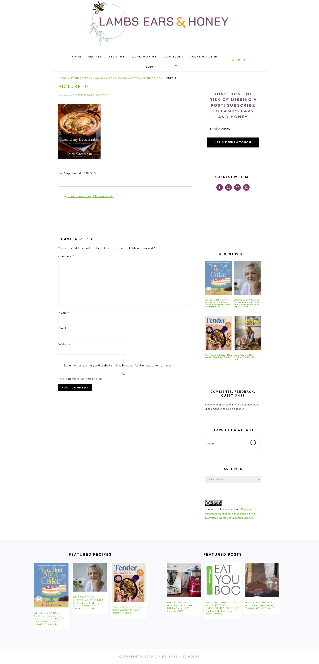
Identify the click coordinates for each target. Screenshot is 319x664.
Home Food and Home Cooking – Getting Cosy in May (246, 357)
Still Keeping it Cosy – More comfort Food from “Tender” (218, 356)
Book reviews (102, 78)
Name (63, 312)
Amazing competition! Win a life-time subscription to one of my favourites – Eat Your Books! (222, 608)
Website (64, 344)
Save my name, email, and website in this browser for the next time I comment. (119, 365)
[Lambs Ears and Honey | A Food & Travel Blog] (159, 48)
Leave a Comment (98, 94)
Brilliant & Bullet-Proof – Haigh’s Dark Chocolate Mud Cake (259, 605)
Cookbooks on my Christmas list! (138, 78)
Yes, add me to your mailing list (80, 379)
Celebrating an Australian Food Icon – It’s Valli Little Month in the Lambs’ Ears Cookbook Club (247, 303)
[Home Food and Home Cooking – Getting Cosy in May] (247, 333)
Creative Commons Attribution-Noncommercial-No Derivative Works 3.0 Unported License (230, 513)
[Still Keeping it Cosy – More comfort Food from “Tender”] (218, 333)
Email (63, 328)
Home (62, 78)
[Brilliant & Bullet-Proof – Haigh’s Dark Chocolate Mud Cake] (262, 580)
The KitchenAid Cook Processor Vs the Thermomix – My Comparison (181, 606)
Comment (66, 256)
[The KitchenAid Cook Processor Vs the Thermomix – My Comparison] (184, 580)
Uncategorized (80, 78)
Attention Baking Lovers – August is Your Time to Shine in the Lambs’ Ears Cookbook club (218, 303)
